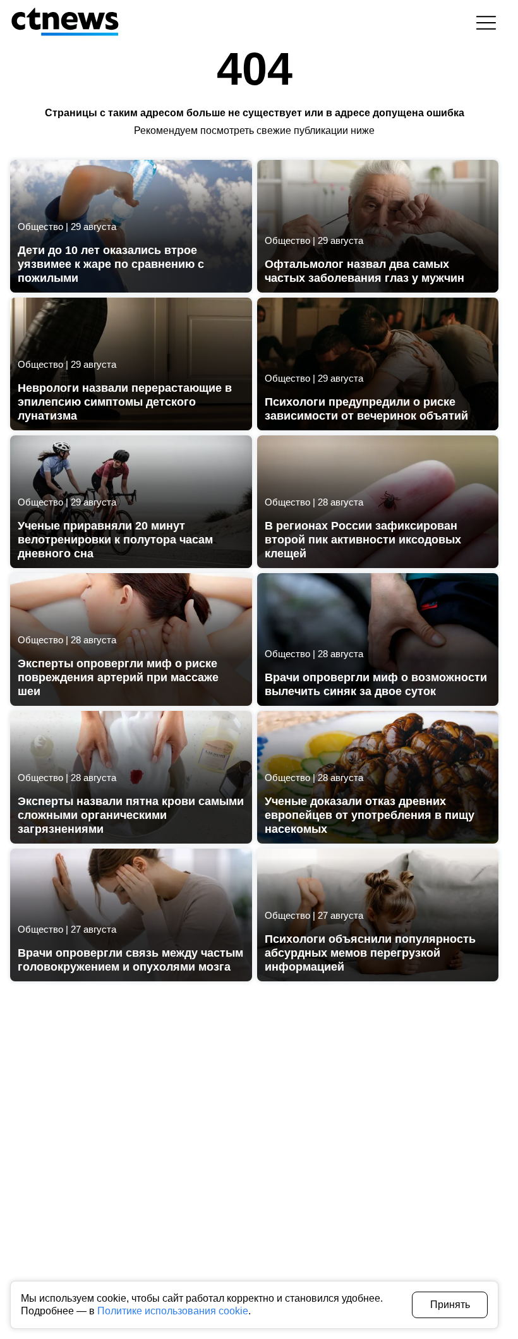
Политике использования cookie (172, 1311)
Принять (450, 1304)
